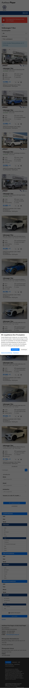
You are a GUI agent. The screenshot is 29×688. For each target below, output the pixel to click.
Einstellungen (24, 349)
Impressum (16, 353)
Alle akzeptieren (15, 349)
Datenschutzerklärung (6, 353)
